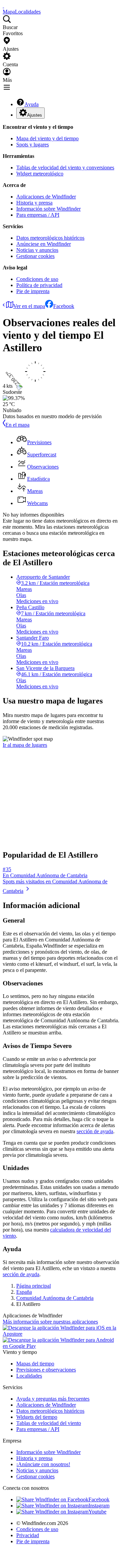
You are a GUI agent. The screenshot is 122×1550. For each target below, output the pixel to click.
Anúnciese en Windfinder (43, 244)
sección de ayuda (95, 1131)
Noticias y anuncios (37, 250)
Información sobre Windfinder (48, 209)
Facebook (63, 306)
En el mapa (17, 425)
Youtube (97, 1512)
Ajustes (34, 115)
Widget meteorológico (39, 173)
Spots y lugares (32, 144)
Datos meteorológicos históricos (50, 238)
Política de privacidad (39, 285)
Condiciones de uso (37, 279)
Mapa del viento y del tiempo (47, 138)
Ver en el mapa (29, 306)
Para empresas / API (37, 215)
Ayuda (31, 104)
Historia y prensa (34, 203)
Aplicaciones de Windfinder (46, 196)
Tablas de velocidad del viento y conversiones (65, 167)
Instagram (98, 1505)
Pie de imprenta (32, 291)
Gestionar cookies (35, 256)
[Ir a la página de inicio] (3, 5)
